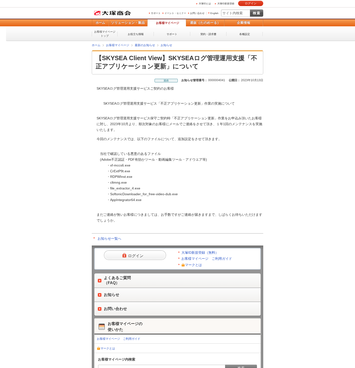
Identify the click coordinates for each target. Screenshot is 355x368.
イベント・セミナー (175, 13)
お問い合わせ (197, 13)
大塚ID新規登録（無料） (200, 252)
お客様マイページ (167, 23)
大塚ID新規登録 (225, 3)
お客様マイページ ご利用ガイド (206, 258)
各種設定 (244, 34)
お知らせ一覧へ (109, 238)
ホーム (100, 22)
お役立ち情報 (136, 34)
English (214, 13)
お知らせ (166, 45)
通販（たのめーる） (205, 22)
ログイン (250, 3)
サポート (156, 13)
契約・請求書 (208, 34)
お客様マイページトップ (104, 33)
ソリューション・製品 (128, 22)
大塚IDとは (205, 3)
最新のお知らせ (145, 45)
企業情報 (243, 22)
